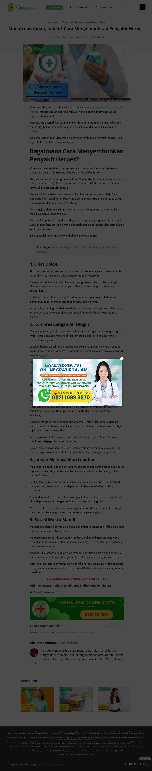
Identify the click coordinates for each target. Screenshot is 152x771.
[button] (76, 385)
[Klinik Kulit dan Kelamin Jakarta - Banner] (77, 382)
